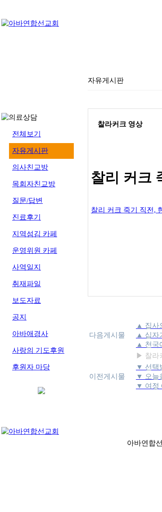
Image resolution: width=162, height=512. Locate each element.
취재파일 (26, 283)
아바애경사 (30, 333)
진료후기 (26, 217)
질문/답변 (27, 200)
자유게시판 (30, 150)
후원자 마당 (31, 367)
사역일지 (26, 267)
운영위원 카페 (34, 250)
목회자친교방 (33, 184)
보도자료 (26, 300)
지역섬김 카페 (34, 234)
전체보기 (26, 134)
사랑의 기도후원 (38, 350)
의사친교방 (30, 167)
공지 (19, 317)
